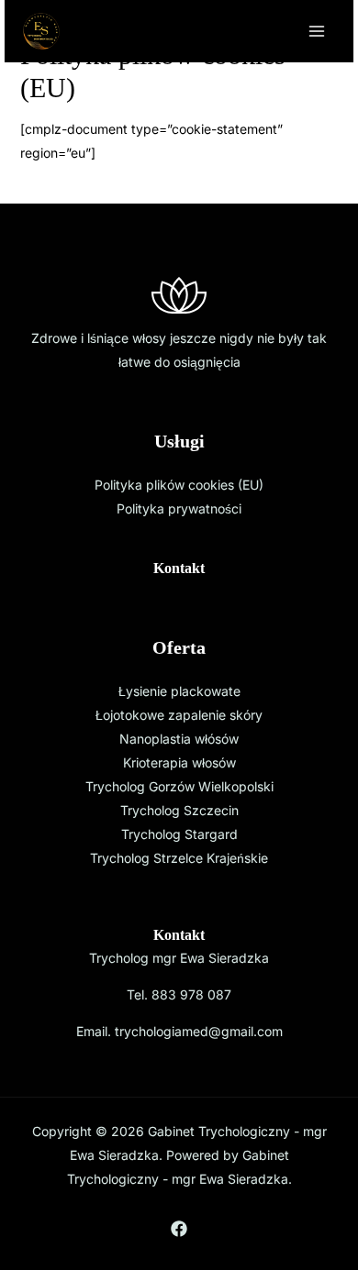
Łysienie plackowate (179, 691)
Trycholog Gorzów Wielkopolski (179, 786)
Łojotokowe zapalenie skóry (179, 715)
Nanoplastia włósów (179, 738)
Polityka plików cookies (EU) (179, 484)
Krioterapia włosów (179, 762)
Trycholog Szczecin (179, 810)
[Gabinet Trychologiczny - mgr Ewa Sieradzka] (41, 31)
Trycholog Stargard (179, 834)
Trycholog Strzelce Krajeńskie (179, 858)
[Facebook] (179, 1228)
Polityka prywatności (179, 508)
